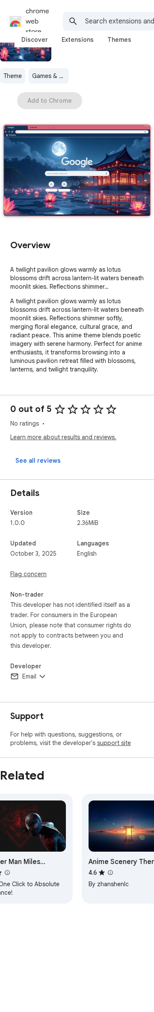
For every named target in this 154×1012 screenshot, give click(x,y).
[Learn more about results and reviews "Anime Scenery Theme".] (110, 872)
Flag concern (28, 574)
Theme (12, 76)
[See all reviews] (38, 460)
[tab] (35, 39)
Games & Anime (50, 76)
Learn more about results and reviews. (63, 437)
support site (114, 743)
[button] (77, 171)
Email (29, 676)
